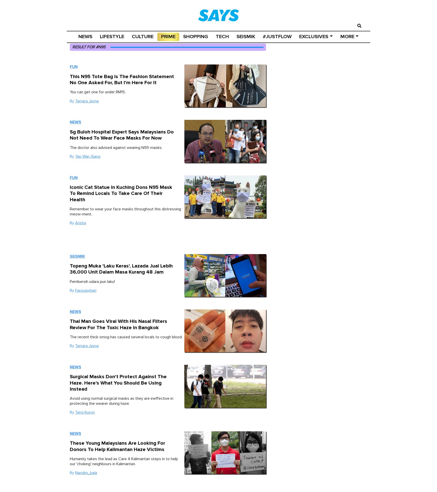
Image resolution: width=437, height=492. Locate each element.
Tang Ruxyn (85, 412)
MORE (347, 37)
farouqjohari (85, 290)
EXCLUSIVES (313, 37)
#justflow (277, 37)
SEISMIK (245, 37)
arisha (80, 223)
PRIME (168, 37)
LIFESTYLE (112, 37)
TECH (222, 37)
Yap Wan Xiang (87, 156)
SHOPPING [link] (195, 37)
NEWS (85, 37)
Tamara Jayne (87, 101)
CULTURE (143, 37)
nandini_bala (86, 473)
